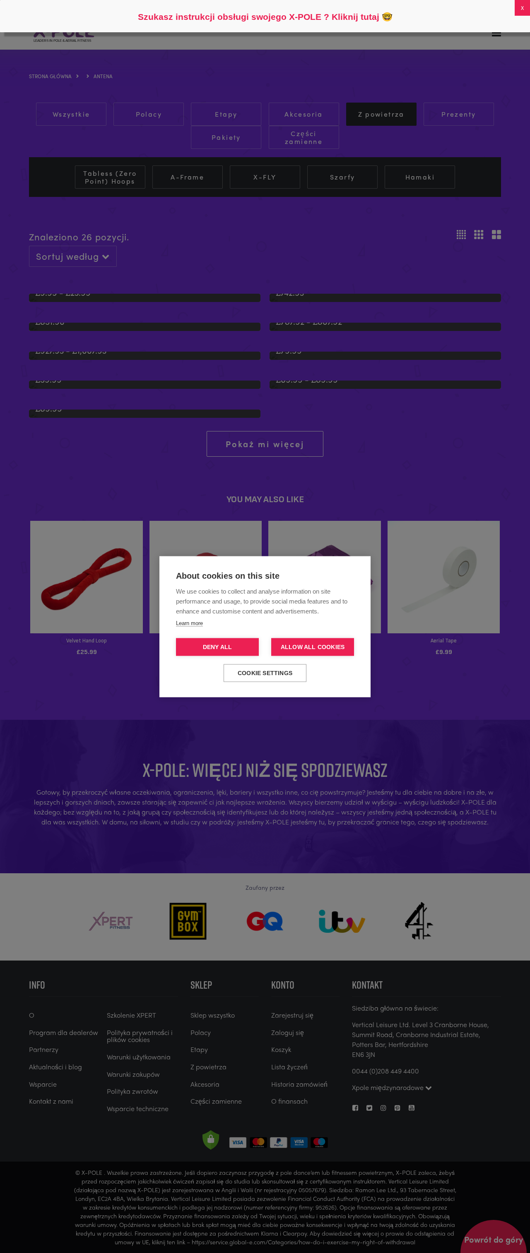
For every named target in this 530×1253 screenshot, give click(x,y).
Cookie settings (265, 673)
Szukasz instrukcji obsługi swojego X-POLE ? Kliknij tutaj (258, 17)
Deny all (217, 647)
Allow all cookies (312, 647)
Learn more (189, 623)
